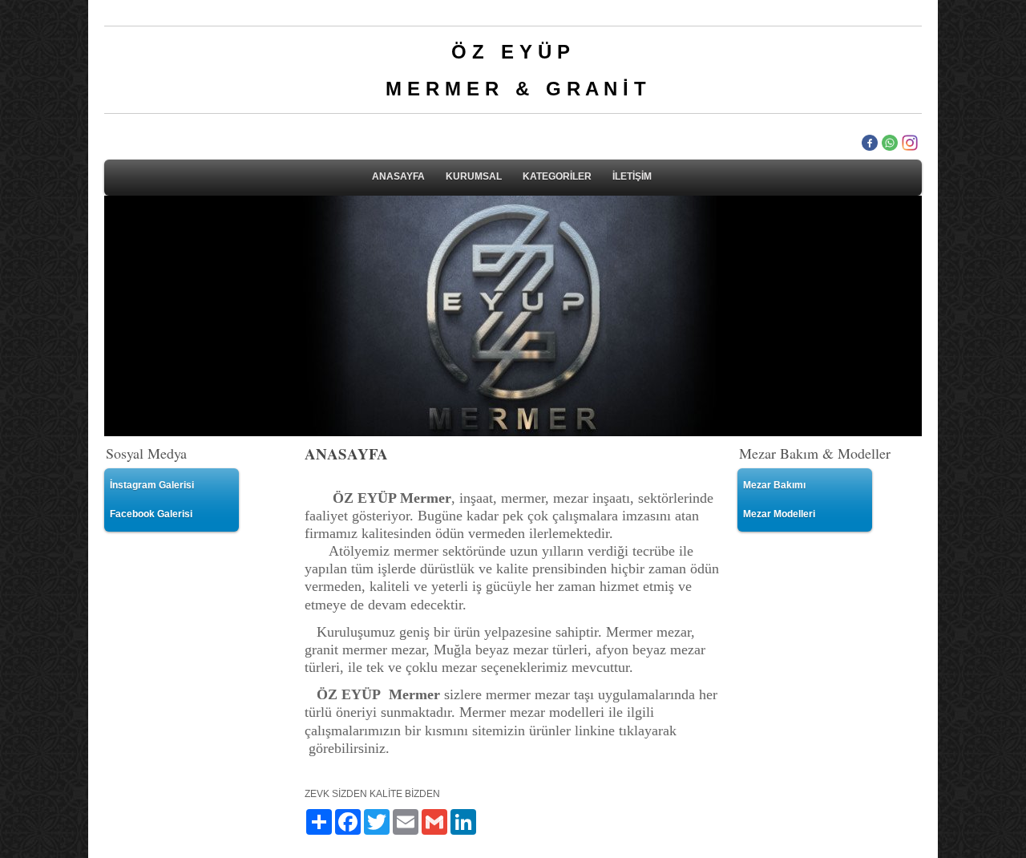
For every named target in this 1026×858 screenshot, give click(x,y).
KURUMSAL (474, 176)
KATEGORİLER (557, 176)
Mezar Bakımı (774, 485)
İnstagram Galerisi (152, 485)
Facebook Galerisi (151, 514)
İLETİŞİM (632, 176)
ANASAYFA (398, 176)
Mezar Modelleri (779, 514)
